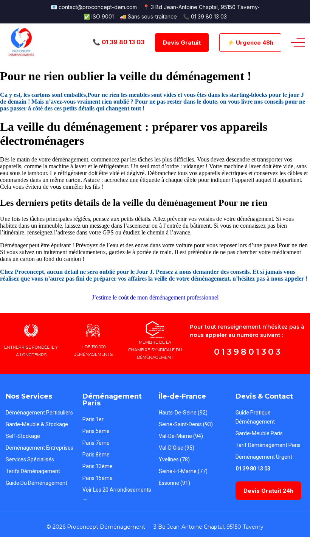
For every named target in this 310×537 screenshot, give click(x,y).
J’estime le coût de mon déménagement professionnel (155, 297)
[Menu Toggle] (298, 42)
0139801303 (248, 352)
